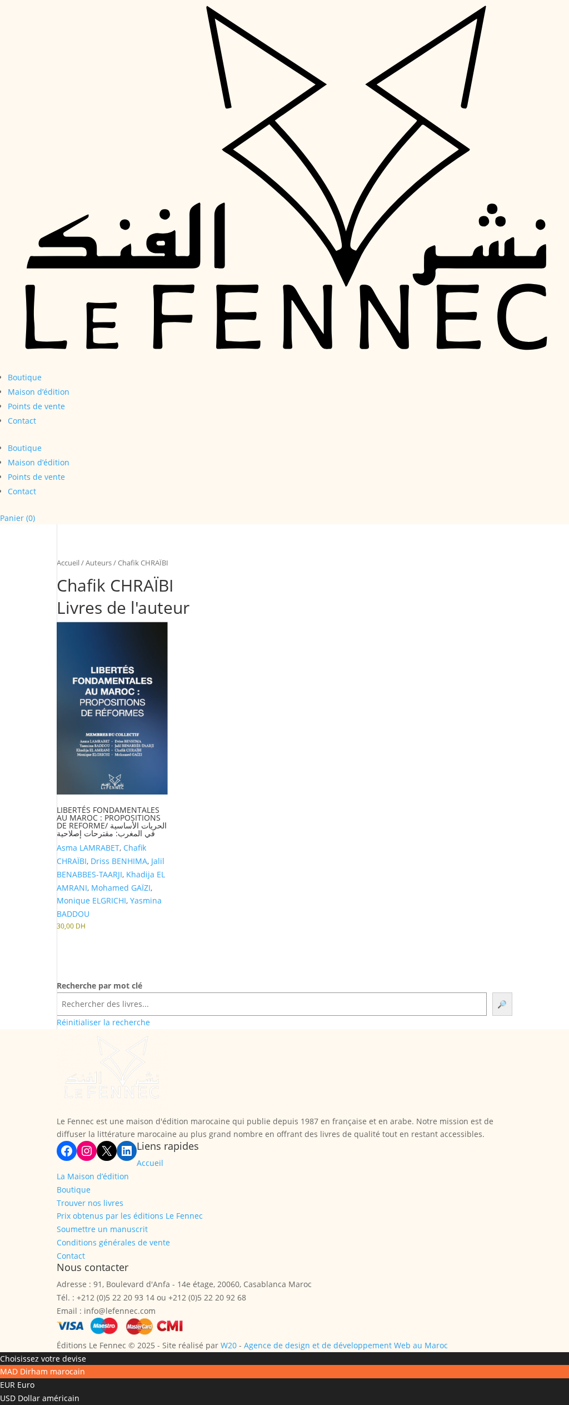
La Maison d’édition (93, 1176)
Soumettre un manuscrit (102, 1229)
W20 (229, 1345)
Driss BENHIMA (119, 861)
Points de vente (36, 406)
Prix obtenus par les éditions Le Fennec (130, 1215)
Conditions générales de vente (113, 1242)
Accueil (68, 563)
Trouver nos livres (90, 1203)
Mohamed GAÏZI (121, 887)
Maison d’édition (38, 391)
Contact (22, 420)
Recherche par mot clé (99, 985)
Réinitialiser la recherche (103, 1022)
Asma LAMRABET (88, 847)
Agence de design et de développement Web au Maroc (346, 1345)
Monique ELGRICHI (91, 900)
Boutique (25, 377)
